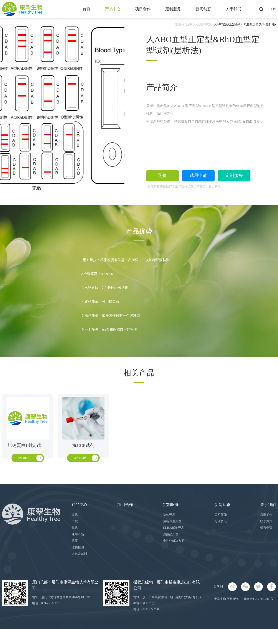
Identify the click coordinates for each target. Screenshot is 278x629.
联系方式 (266, 521)
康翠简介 (266, 515)
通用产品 (78, 534)
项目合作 (143, 9)
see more (24, 458)
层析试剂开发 (172, 521)
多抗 (75, 515)
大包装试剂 (204, 24)
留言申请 (266, 528)
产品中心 (113, 9)
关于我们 (233, 9)
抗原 (75, 541)
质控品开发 (170, 534)
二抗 (75, 521)
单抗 (75, 528)
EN (273, 9)
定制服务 (173, 9)
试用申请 (198, 175)
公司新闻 (221, 515)
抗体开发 (169, 515)
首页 (86, 9)
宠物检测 (78, 547)
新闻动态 (203, 9)
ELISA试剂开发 (173, 528)
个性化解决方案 (173, 541)
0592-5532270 (50, 603)
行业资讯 (221, 521)
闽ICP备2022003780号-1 (260, 599)
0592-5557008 (151, 609)
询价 (162, 175)
